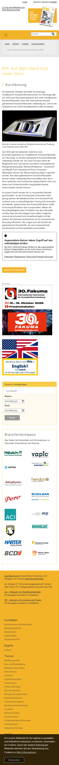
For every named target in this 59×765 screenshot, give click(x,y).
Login (24, 2)
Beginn (8, 396)
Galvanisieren (38, 44)
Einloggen (8, 256)
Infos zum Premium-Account (40, 256)
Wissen (15, 44)
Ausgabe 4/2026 (34, 18)
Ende (7, 405)
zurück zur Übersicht (14, 270)
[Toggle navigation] (5, 34)
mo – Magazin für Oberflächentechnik (22, 592)
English (53, 2)
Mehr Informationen (26, 752)
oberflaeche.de (11, 576)
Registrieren (20, 256)
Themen (25, 44)
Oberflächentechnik (34, 578)
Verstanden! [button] (14, 760)
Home (7, 44)
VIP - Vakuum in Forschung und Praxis (22, 600)
